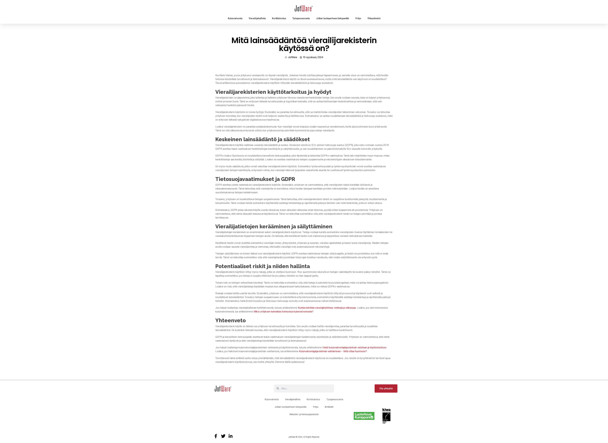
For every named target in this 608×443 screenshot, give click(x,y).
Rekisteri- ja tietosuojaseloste (304, 414)
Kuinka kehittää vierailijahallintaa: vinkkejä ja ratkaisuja (327, 307)
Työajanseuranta (301, 18)
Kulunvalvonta (235, 18)
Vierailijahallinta (257, 18)
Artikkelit (329, 407)
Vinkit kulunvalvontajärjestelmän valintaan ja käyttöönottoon (354, 347)
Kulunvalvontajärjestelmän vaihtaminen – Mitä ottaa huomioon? (333, 351)
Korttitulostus (279, 18)
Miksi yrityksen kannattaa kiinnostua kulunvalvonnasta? (284, 311)
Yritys (358, 18)
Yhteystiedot (373, 18)
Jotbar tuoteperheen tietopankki (332, 18)
